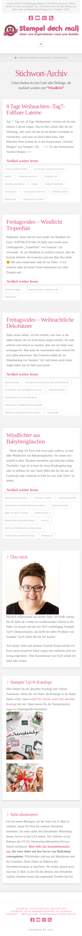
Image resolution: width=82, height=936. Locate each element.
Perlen (45, 520)
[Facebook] (31, 17)
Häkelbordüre (60, 505)
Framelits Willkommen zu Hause (23, 390)
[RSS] (51, 17)
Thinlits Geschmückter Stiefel (23, 413)
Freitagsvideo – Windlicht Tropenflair (34, 224)
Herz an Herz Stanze (16, 513)
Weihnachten (59, 192)
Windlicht (10, 199)
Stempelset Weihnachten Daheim (23, 405)
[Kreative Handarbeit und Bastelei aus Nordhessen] (41, 30)
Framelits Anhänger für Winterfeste (47, 382)
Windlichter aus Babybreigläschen (25, 438)
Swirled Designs (54, 184)
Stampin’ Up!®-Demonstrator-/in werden (41, 911)
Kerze (8, 176)
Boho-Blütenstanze (16, 498)
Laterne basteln (27, 176)
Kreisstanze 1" (42, 513)
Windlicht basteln (33, 199)
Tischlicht (11, 192)
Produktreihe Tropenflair (42, 290)
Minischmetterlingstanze (19, 520)
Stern (34, 184)
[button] (41, 44)
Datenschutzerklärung (58, 914)
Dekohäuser (12, 382)
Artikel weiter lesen (22, 161)
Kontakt (12, 914)
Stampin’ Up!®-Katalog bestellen (41, 909)
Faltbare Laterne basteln (49, 169)
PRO (50, 930)
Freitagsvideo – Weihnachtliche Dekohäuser (40, 322)
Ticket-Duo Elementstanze (20, 536)
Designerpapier (67, 498)
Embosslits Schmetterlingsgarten (25, 505)
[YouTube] (37, 17)
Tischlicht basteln (34, 192)
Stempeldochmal (15, 184)
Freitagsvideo (13, 290)
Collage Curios (43, 498)
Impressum (29, 914)
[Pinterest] (44, 17)
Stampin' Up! (50, 176)
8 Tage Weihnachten (16, 169)
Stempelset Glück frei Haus (21, 397)
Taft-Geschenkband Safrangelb (23, 528)
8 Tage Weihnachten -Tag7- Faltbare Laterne (35, 109)
